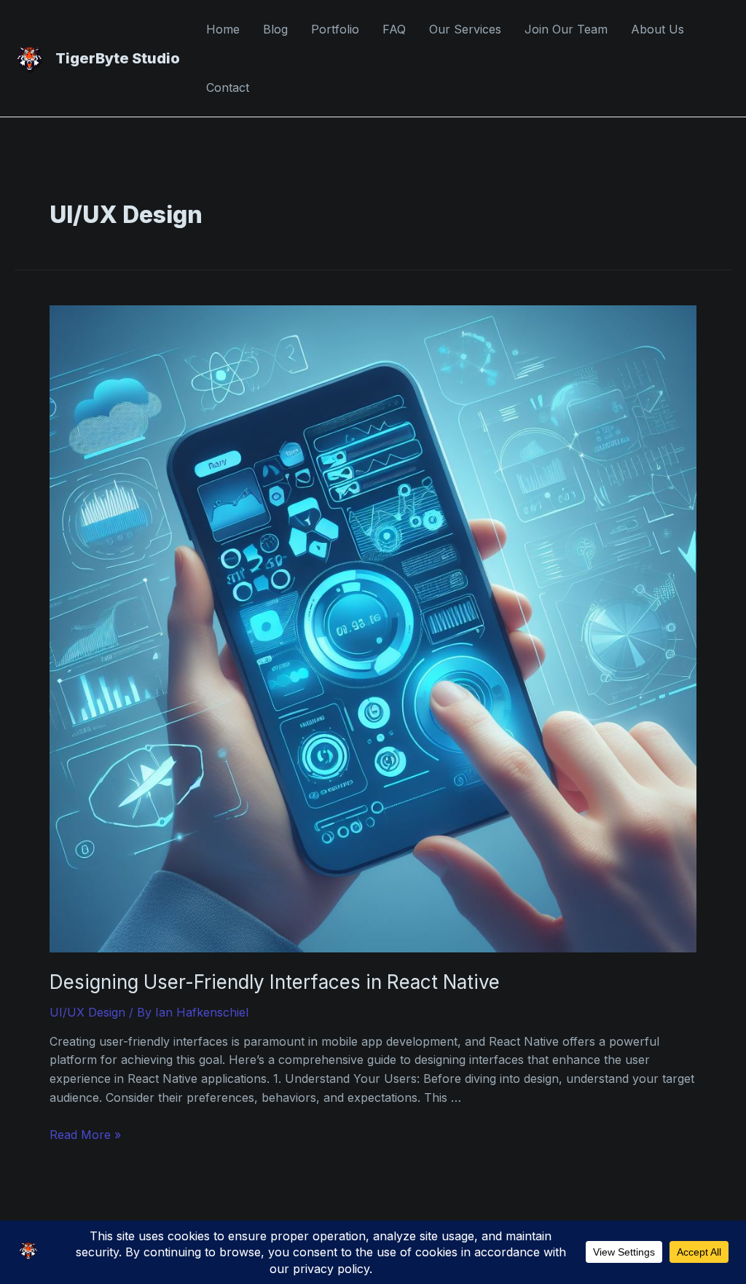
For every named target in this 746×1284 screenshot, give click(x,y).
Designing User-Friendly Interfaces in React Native (275, 982)
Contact (227, 87)
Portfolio (335, 29)
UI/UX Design (87, 1012)
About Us (657, 29)
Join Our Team (566, 29)
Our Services (465, 29)
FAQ (394, 29)
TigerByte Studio (117, 58)
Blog (275, 29)
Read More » (85, 1134)
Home (223, 29)
